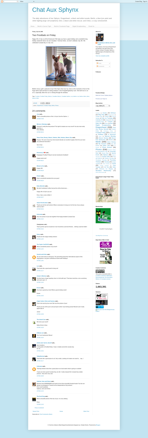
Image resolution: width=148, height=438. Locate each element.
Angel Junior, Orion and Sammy (46, 301)
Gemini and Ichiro (42, 254)
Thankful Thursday (109, 158)
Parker (39, 176)
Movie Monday (111, 142)
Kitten (100, 136)
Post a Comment (39, 408)
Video (114, 167)
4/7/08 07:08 (40, 118)
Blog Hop (101, 114)
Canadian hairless (66, 96)
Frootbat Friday (43, 96)
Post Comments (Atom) (46, 414)
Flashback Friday (108, 131)
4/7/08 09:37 (40, 197)
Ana (38, 114)
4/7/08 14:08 (40, 314)
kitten (88, 96)
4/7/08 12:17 (40, 270)
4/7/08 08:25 (40, 160)
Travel (114, 163)
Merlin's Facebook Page (61, 26)
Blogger (98, 425)
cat (71, 96)
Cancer (107, 116)
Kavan (38, 287)
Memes (111, 139)
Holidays (100, 134)
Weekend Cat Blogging (106, 168)
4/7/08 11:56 (40, 260)
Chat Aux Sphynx (55, 9)
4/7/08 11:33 (40, 249)
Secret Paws (105, 153)
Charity (107, 120)
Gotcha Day (113, 132)
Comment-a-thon (100, 121)
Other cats (106, 145)
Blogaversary (111, 114)
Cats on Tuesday (107, 118)
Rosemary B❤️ (41, 152)
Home (32, 26)
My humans (102, 143)
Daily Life (98, 123)
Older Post (86, 411)
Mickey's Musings (42, 124)
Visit (102, 235)
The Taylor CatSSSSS (43, 244)
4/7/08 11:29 (40, 239)
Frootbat (37, 96)
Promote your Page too (101, 98)
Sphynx (50, 96)
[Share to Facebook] (47, 103)
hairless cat (76, 96)
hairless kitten (82, 96)
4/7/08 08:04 (40, 132)
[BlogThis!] (43, 103)
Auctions (98, 113)
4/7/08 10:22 (40, 229)
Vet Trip (106, 167)
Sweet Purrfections (42, 202)
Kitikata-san (40, 333)
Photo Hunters (107, 147)
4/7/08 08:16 (40, 147)
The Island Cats (41, 319)
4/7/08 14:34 (40, 337)
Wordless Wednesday (103, 170)
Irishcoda (39, 214)
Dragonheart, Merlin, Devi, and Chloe (106, 43)
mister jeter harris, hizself (44, 343)
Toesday (107, 162)
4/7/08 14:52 (40, 351)
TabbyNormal (40, 356)
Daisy (38, 234)
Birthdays (113, 113)
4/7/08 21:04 (40, 391)
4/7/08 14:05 (40, 295)
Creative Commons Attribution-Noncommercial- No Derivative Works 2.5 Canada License (104, 277)
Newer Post (36, 411)
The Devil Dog (41, 396)
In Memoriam (112, 134)
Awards (105, 113)
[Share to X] (45, 103)
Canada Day (99, 116)
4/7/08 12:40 (40, 282)
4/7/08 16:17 (40, 361)
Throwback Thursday (101, 160)
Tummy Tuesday (104, 165)
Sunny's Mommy (41, 276)
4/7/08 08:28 (40, 170)
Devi (111, 123)
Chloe (112, 120)
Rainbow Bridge (112, 149)
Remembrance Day (102, 151)
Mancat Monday (110, 136)
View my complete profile (102, 56)
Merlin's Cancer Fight (44, 26)
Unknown (39, 366)
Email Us (91, 26)
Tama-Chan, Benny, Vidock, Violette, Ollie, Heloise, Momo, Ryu (54, 137)
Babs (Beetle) (41, 186)
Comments (101, 66)
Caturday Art (99, 120)
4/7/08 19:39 (40, 376)
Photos (57, 105)
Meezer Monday (103, 138)
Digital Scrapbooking (79, 26)
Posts (99, 63)
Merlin (53, 105)
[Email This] (41, 103)
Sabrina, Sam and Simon (44, 381)
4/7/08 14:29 (40, 327)
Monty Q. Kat (40, 166)
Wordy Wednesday (100, 172)
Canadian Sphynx (56, 96)
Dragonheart (40, 105)
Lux (38, 266)
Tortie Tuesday (106, 163)
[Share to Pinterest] (49, 103)
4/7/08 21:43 (40, 404)
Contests (110, 121)
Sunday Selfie (106, 156)
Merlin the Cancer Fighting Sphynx (104, 95)
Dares (106, 123)
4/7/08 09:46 (40, 209)
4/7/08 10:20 (40, 219)
